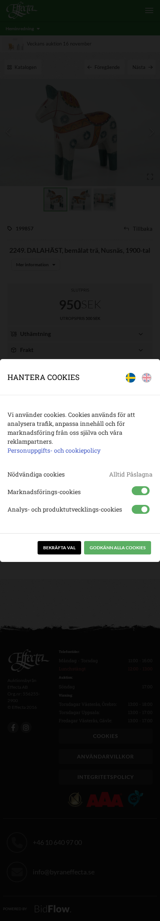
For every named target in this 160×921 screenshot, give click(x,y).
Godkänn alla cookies (117, 547)
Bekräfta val (59, 547)
